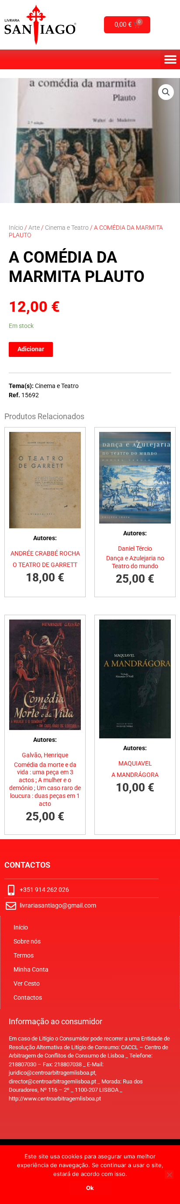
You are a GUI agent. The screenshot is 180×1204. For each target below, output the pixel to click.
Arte (34, 227)
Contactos (28, 997)
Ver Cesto (27, 983)
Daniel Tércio (135, 548)
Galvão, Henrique (45, 755)
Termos (24, 955)
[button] (170, 59)
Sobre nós (27, 941)
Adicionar (30, 349)
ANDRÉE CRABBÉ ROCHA (45, 553)
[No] (169, 1174)
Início (16, 227)
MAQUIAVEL (135, 763)
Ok (90, 1187)
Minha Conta (31, 969)
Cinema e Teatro (67, 227)
